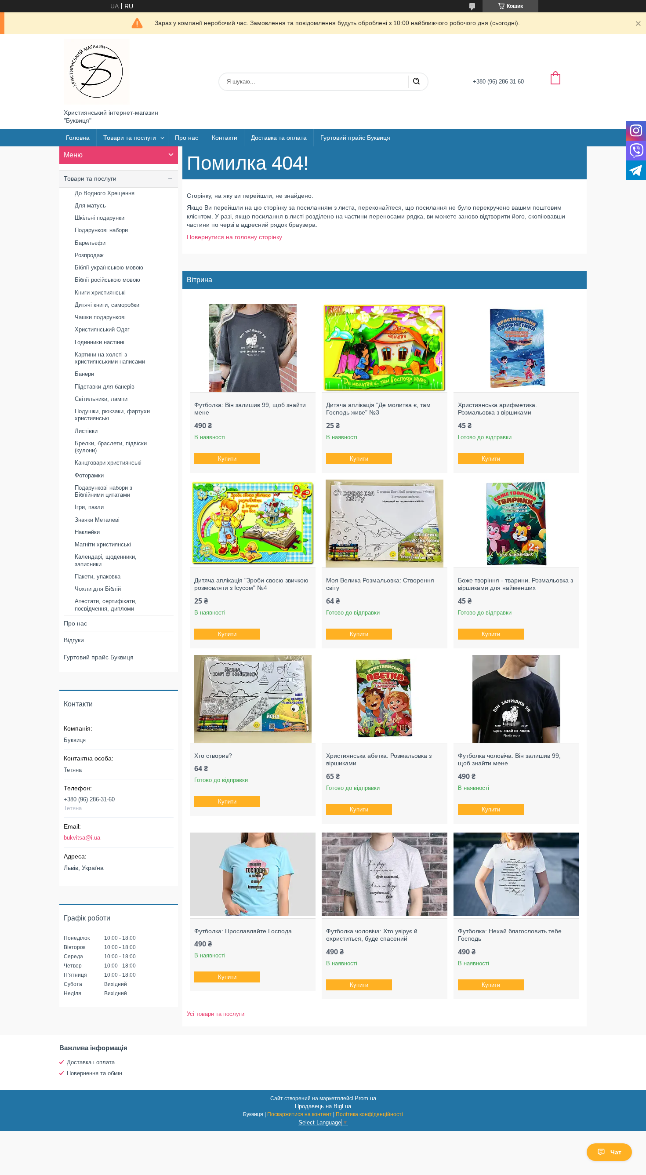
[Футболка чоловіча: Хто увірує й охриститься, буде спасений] (384, 874)
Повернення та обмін (94, 1073)
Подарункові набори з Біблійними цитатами (103, 491)
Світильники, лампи (101, 399)
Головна (78, 137)
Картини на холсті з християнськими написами (110, 358)
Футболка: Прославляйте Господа (243, 931)
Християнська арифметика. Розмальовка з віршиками (497, 408)
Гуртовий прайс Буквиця (355, 137)
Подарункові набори (101, 230)
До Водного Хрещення (104, 193)
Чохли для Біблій (98, 589)
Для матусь (90, 205)
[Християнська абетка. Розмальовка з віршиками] (384, 699)
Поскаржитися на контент (299, 1114)
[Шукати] (416, 82)
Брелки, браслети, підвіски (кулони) (111, 447)
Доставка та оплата (279, 137)
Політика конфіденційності (369, 1114)
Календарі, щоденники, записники (106, 560)
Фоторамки (89, 475)
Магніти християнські (103, 544)
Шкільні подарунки (99, 218)
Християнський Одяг (102, 329)
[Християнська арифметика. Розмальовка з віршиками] (516, 348)
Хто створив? (213, 755)
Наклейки (87, 532)
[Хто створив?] (252, 699)
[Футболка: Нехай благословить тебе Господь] (516, 874)
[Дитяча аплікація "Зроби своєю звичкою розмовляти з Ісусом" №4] (252, 523)
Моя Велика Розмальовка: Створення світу (380, 584)
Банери (84, 374)
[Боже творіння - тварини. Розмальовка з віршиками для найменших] (516, 523)
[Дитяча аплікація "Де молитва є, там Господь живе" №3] (384, 348)
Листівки (86, 431)
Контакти (224, 137)
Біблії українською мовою (109, 267)
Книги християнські (100, 292)
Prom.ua (365, 1098)
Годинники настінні (99, 342)
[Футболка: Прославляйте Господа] (252, 874)
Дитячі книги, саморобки (107, 305)
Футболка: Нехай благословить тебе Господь (510, 935)
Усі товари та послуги (215, 1014)
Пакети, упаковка (97, 576)
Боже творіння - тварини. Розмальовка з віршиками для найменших (515, 584)
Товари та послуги (129, 137)
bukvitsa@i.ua (82, 837)
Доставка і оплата (91, 1062)
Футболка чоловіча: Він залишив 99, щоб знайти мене (509, 759)
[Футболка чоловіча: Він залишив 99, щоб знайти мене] (516, 699)
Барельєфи (90, 243)
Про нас (186, 137)
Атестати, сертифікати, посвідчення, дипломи (106, 604)
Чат (615, 1152)
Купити (227, 458)
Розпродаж (89, 255)
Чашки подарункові (100, 317)
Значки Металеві (97, 520)
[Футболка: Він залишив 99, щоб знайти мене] (252, 348)
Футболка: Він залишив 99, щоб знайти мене (250, 408)
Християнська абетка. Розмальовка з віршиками (379, 759)
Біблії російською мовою (107, 279)
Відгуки (74, 640)
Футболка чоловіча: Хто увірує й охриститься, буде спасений (371, 935)
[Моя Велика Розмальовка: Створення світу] (384, 523)
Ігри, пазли (89, 507)
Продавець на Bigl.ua (323, 1106)
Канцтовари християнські (108, 462)
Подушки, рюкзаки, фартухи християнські (112, 415)
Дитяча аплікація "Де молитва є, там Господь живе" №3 (378, 408)
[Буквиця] (97, 72)
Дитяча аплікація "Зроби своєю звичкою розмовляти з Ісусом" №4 (251, 584)
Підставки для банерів (104, 386)
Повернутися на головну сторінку (234, 236)
